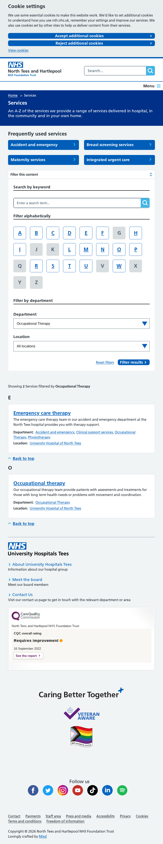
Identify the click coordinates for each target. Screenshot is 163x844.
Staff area (53, 816)
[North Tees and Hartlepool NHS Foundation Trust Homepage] (34, 69)
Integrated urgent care (108, 160)
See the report (26, 656)
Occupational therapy (39, 483)
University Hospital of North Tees (55, 443)
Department (25, 314)
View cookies (18, 50)
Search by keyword (31, 187)
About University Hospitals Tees (42, 564)
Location (21, 336)
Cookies (142, 816)
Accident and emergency (34, 144)
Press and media (78, 816)
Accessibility (105, 816)
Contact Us (22, 594)
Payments (33, 816)
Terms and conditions (24, 821)
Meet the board (27, 579)
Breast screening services (110, 144)
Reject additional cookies (79, 43)
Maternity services (28, 160)
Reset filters (105, 362)
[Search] (150, 70)
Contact (14, 816)
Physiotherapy (39, 437)
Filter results (131, 362)
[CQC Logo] (26, 619)
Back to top (23, 458)
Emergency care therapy (42, 413)
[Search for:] (115, 70)
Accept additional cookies (79, 35)
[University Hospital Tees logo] (38, 549)
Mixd (43, 836)
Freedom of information (65, 821)
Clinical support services (94, 432)
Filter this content (24, 174)
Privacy (125, 816)
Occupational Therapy (52, 502)
